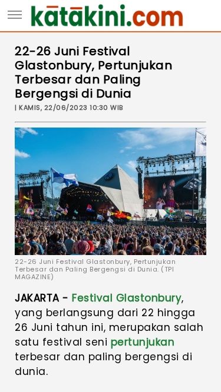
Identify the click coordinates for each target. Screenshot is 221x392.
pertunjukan (143, 342)
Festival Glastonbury (127, 298)
